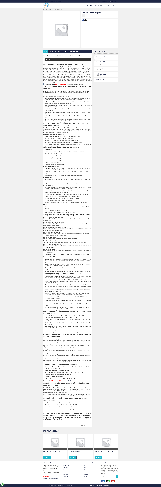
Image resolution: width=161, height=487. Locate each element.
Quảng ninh (85, 474)
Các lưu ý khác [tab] (63, 51)
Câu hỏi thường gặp (68, 485)
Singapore (65, 467)
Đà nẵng (85, 476)
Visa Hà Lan (59, 9)
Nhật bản (65, 472)
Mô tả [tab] (45, 51)
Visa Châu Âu (52, 9)
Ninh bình (85, 469)
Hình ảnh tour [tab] (73, 51)
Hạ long (84, 472)
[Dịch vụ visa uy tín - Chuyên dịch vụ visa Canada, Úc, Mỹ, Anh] (47, 5)
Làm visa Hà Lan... (75, 451)
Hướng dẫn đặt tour (60, 485)
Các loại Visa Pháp (100, 79)
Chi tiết (47, 457)
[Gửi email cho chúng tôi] (107, 481)
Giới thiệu (107, 5)
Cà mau (84, 467)
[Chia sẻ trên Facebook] (83, 20)
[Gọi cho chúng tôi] (109, 481)
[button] (111, 1)
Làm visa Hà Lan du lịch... (52, 451)
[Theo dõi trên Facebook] (102, 481)
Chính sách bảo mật (52, 485)
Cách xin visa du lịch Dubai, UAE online (100, 62)
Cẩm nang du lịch (99, 5)
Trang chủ (85, 5)
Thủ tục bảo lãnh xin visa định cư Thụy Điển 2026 (101, 74)
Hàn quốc (65, 474)
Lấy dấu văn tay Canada (101, 67)
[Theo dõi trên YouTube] (114, 481)
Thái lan (65, 469)
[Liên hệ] (2, 484)
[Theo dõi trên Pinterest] (112, 481)
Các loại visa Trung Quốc (101, 56)
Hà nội (84, 465)
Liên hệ (113, 5)
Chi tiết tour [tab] (53, 51)
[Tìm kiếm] (117, 5)
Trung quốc (65, 476)
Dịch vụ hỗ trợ (105, 1)
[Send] (117, 476)
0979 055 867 (46, 476)
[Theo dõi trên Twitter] (104, 481)
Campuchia (66, 465)
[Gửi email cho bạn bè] (85, 20)
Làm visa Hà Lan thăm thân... (104, 451)
